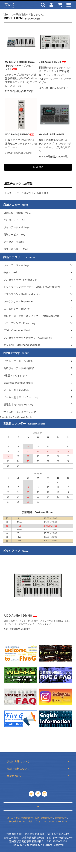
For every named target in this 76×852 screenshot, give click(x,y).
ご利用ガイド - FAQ (14, 220)
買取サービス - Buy (14, 234)
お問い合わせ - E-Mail (16, 249)
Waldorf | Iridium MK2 (51, 134)
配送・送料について (44, 817)
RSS (58, 821)
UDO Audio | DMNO (50, 61)
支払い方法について (24, 817)
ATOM (64, 821)
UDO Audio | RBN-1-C (17, 134)
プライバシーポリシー (44, 821)
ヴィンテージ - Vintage (17, 227)
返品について (61, 817)
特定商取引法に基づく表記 (20, 821)
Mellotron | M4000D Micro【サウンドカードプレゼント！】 (20, 65)
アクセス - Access (14, 241)
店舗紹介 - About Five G (17, 212)
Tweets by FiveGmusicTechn (16, 417)
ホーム (10, 817)
